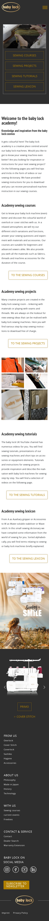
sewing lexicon (24, 86)
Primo (24, 707)
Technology (10, 793)
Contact (8, 836)
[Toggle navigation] (44, 8)
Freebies (8, 819)
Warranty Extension (14, 845)
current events (11, 815)
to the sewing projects (28, 343)
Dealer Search (11, 840)
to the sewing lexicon (28, 558)
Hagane (8, 758)
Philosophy (10, 780)
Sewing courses (12, 810)
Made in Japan (11, 784)
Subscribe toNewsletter (16, 885)
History (8, 789)
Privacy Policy (20, 913)
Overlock (8, 740)
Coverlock (9, 749)
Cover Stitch (26, 717)
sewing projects (24, 66)
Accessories (10, 763)
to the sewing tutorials (27, 495)
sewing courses (24, 55)
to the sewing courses (28, 275)
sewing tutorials (24, 76)
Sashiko (8, 754)
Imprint (6, 913)
